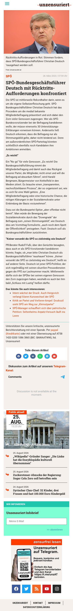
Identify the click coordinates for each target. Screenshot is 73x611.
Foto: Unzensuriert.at (13, 70)
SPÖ (9, 76)
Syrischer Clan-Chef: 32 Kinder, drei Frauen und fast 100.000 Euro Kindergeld (39, 491)
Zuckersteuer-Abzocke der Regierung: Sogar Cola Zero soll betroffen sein (37, 476)
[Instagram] (57, 589)
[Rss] (36, 589)
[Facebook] (16, 589)
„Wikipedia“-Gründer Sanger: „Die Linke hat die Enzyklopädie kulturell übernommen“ (38, 460)
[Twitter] (26, 589)
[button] (7, 3)
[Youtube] (46, 589)
